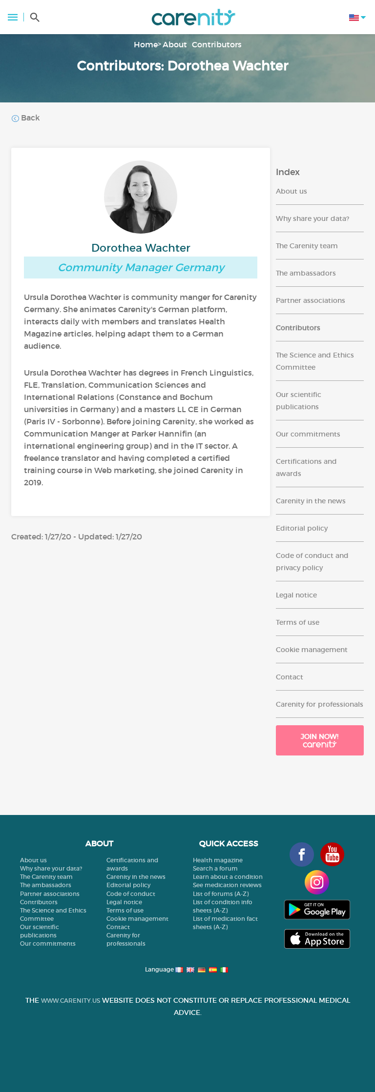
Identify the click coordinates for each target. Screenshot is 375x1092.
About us (291, 191)
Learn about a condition (228, 876)
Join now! (319, 736)
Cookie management (312, 649)
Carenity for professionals (319, 704)
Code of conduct (130, 893)
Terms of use (297, 622)
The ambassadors (306, 273)
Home (146, 44)
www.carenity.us (70, 1000)
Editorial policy (302, 528)
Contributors (217, 44)
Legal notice (296, 595)
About (175, 44)
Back (29, 117)
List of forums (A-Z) (221, 893)
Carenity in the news (311, 500)
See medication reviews (227, 885)
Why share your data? (312, 218)
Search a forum (215, 868)
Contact (289, 677)
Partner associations (310, 300)
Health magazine (218, 860)
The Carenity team (307, 245)
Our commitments (308, 434)
